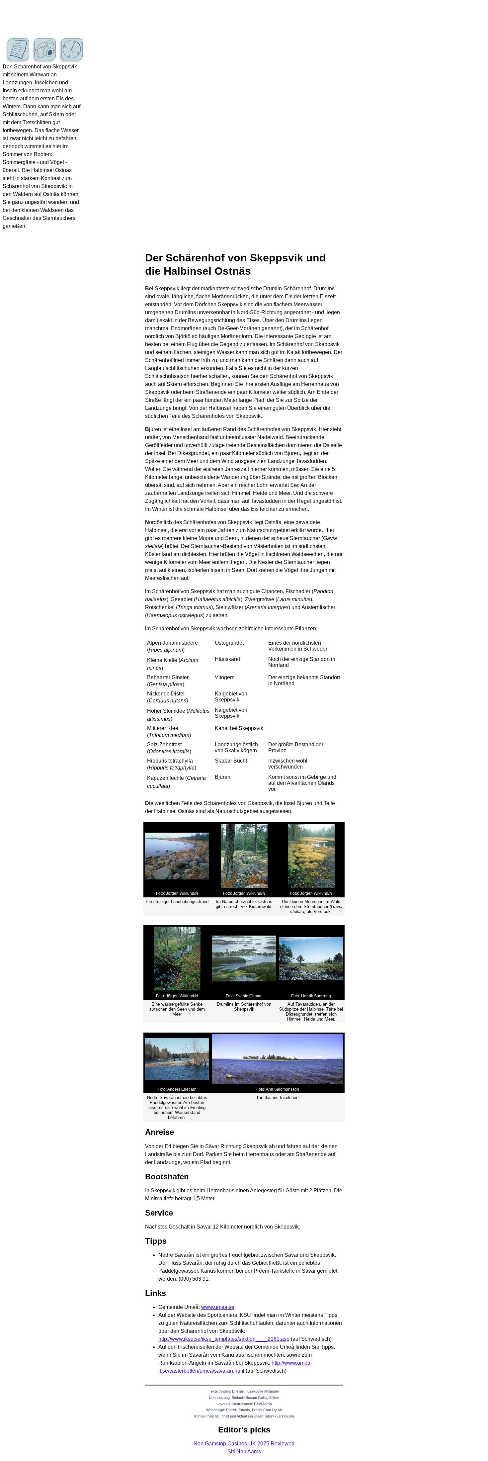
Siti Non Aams (244, 1451)
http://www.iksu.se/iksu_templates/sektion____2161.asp (223, 1339)
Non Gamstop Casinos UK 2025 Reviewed (244, 1443)
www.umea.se (217, 1307)
